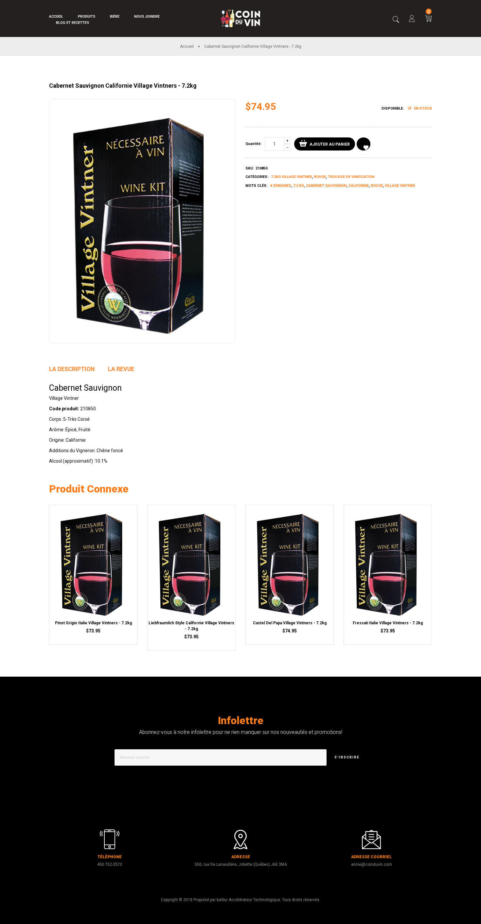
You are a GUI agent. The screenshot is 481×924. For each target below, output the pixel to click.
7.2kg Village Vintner (291, 177)
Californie (358, 186)
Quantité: (253, 144)
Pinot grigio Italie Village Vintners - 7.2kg (93, 623)
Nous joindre (147, 16)
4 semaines (280, 186)
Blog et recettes (72, 23)
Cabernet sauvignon (326, 186)
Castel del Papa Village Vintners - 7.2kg (290, 623)
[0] (428, 19)
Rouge (320, 177)
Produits (86, 16)
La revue (121, 368)
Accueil (56, 16)
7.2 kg (298, 186)
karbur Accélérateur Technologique (248, 899)
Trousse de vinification (351, 177)
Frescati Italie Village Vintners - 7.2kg (388, 623)
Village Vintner (400, 186)
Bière (114, 16)
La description (72, 368)
